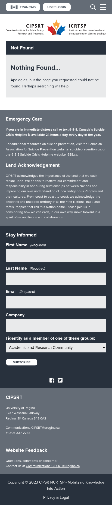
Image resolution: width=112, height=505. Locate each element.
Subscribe (21, 362)
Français (28, 7)
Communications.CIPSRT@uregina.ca (33, 428)
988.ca (72, 154)
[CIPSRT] (56, 33)
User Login (56, 7)
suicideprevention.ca (85, 149)
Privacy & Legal (56, 497)
